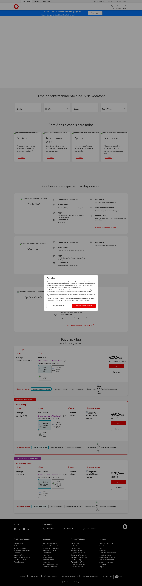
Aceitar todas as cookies (84, 306)
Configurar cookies (58, 306)
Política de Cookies (86, 291)
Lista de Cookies (53, 294)
